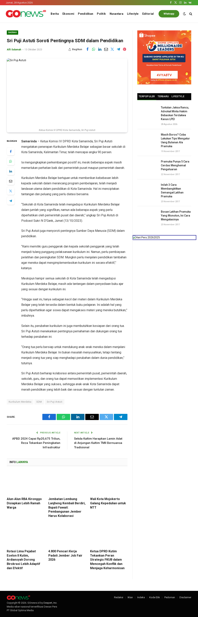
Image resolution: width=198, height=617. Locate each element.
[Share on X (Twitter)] (112, 49)
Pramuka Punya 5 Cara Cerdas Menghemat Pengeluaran (175, 165)
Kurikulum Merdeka (20, 401)
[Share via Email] (106, 49)
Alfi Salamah (14, 49)
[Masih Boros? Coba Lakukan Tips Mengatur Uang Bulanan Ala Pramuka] (147, 139)
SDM (39, 401)
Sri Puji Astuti (54, 401)
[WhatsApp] (11, 161)
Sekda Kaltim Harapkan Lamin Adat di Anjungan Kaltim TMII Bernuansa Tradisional (98, 443)
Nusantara (117, 13)
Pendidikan (85, 13)
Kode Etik (154, 597)
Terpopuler (147, 96)
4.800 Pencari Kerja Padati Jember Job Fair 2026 (65, 555)
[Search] (190, 13)
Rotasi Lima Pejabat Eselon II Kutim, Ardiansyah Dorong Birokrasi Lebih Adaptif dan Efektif (23, 559)
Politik (101, 13)
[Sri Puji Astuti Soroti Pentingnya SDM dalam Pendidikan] (67, 92)
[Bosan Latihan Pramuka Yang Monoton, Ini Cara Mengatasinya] (147, 216)
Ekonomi (68, 13)
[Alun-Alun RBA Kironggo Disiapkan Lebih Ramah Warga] (25, 483)
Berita (55, 13)
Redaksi (118, 597)
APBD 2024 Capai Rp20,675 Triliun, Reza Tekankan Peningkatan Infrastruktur (36, 443)
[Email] (11, 181)
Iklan (130, 597)
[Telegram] (11, 201)
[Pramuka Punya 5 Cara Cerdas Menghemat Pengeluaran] (147, 166)
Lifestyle (133, 13)
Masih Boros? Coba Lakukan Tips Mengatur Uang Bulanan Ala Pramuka (175, 140)
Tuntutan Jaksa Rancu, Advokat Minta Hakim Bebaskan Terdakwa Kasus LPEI (175, 113)
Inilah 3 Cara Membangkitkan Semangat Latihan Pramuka (172, 190)
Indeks (141, 597)
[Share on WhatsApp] (93, 49)
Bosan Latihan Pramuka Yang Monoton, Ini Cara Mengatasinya (176, 215)
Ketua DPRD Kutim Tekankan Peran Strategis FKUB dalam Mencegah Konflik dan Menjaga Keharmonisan (107, 559)
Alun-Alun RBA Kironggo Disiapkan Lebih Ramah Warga (24, 503)
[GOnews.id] (26, 14)
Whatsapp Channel (169, 14)
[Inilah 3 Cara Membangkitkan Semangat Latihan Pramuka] (147, 189)
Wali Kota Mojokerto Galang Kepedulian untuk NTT (108, 503)
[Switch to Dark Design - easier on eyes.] (184, 13)
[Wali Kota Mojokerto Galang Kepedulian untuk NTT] (108, 483)
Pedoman (169, 597)
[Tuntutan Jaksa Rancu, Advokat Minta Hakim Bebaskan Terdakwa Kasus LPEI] (147, 112)
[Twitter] (11, 191)
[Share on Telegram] (118, 49)
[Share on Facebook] (87, 49)
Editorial (148, 13)
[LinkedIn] (11, 171)
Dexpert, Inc (50, 602)
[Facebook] (11, 151)
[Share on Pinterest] (124, 49)
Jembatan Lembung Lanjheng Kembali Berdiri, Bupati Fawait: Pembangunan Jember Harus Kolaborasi (66, 507)
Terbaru (163, 96)
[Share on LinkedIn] (100, 49)
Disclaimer (185, 597)
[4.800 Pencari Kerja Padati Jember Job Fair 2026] (67, 535)
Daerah (12, 32)
